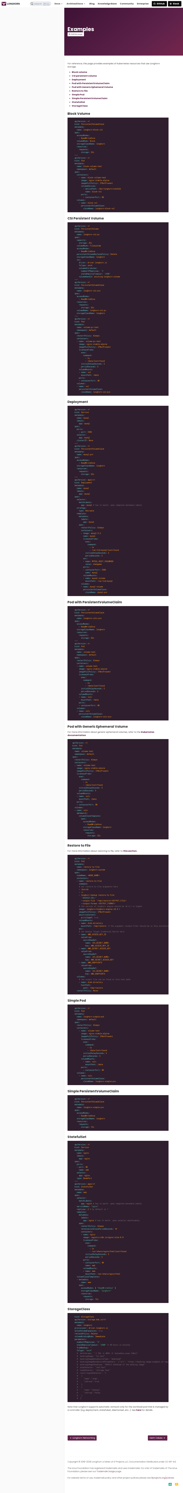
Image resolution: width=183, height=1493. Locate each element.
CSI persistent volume (84, 75)
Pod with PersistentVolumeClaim (91, 83)
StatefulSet (78, 102)
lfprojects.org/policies (162, 1477)
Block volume (79, 72)
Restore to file (80, 90)
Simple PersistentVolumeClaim (89, 98)
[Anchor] (92, 113)
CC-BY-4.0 (170, 1461)
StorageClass (80, 105)
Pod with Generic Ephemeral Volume (92, 87)
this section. (130, 850)
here (138, 1410)
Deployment (79, 79)
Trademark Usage (105, 1471)
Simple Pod (78, 94)
